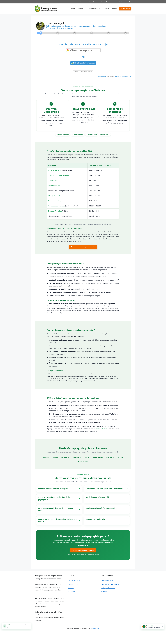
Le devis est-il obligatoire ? (96, 519)
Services (80, 8)
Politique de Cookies (108, 588)
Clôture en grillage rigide (57, 201)
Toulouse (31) (110, 457)
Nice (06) (120, 457)
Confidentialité (103, 76)
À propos (106, 8)
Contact (95, 1)
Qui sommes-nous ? (85, 1)
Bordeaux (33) (77, 457)
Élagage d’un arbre (55, 211)
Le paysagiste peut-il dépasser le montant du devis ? (55, 509)
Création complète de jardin (58, 175)
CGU (99, 76)
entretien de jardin (101, 429)
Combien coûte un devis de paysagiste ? (53, 488)
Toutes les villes (83, 462)
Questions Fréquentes (106, 1)
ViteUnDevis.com (118, 76)
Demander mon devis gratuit (83, 550)
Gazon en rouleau (54, 186)
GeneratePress (95, 628)
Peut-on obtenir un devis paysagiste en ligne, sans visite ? (57, 520)
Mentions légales (107, 581)
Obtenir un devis (125, 8)
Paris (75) (46, 457)
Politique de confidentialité (110, 584)
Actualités (128, 1)
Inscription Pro (119, 1)
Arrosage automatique (56, 206)
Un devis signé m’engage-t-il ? (97, 497)
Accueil (72, 8)
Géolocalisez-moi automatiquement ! (84, 63)
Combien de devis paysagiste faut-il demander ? (104, 488)
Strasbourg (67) (98, 457)
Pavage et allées (54, 196)
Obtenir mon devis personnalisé (83, 247)
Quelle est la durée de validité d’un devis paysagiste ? (54, 498)
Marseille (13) (65, 457)
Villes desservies (93, 8)
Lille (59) (87, 457)
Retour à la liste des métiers (83, 71)
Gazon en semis (54, 180)
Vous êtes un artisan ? (126, 76)
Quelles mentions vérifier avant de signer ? (102, 508)
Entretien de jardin (55, 170)
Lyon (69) (55, 457)
